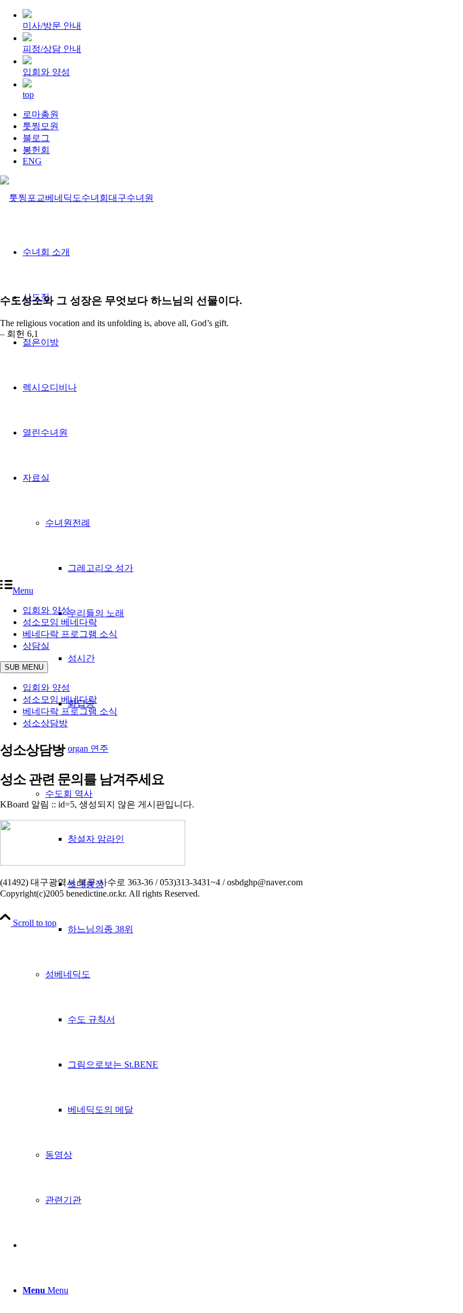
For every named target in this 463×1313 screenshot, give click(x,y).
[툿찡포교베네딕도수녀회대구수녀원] (77, 198)
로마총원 (41, 114)
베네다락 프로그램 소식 (70, 711)
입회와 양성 (46, 687)
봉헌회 (36, 150)
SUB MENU (24, 667)
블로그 (36, 138)
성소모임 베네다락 (60, 699)
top (28, 94)
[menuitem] (243, 115)
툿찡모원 (41, 126)
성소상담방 (45, 723)
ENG (32, 161)
